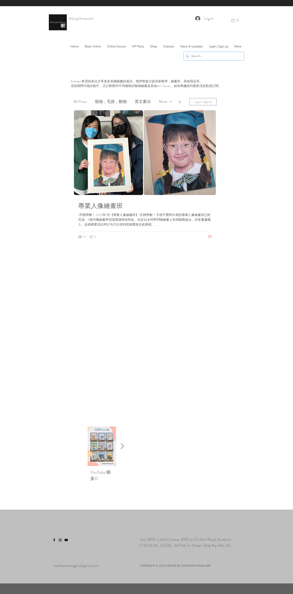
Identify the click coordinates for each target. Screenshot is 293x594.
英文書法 (143, 101)
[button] (236, 20)
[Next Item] (122, 446)
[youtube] (66, 540)
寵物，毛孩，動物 (111, 101)
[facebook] (54, 540)
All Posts (80, 101)
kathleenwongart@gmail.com (76, 565)
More (163, 101)
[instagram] (60, 540)
